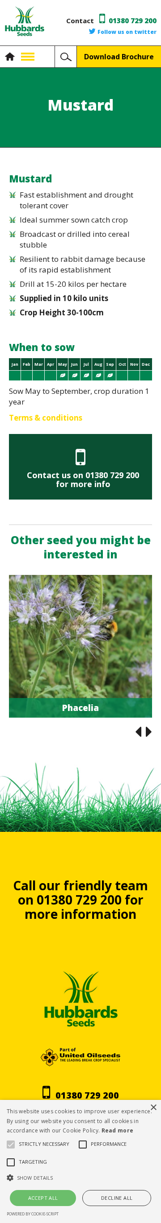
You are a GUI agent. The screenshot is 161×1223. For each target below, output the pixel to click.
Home (12, 56)
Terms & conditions (45, 418)
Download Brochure (119, 57)
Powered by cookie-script (33, 1214)
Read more (118, 1130)
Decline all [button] (116, 1197)
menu (28, 56)
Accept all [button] (43, 1197)
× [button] (153, 1107)
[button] (80, 1178)
